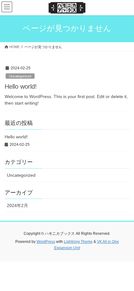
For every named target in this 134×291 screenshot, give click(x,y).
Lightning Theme (78, 241)
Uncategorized (20, 76)
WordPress (45, 241)
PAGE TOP (124, 276)
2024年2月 (17, 205)
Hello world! (21, 86)
